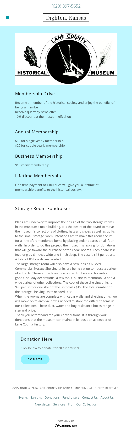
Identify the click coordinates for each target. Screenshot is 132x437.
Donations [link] (52, 397)
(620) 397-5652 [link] (66, 6)
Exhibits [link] (36, 397)
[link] (66, 18)
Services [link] (59, 404)
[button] (13, 17)
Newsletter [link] (43, 404)
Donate (35, 359)
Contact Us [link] (90, 397)
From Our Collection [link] (82, 404)
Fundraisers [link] (70, 397)
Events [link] (23, 397)
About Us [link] (107, 397)
